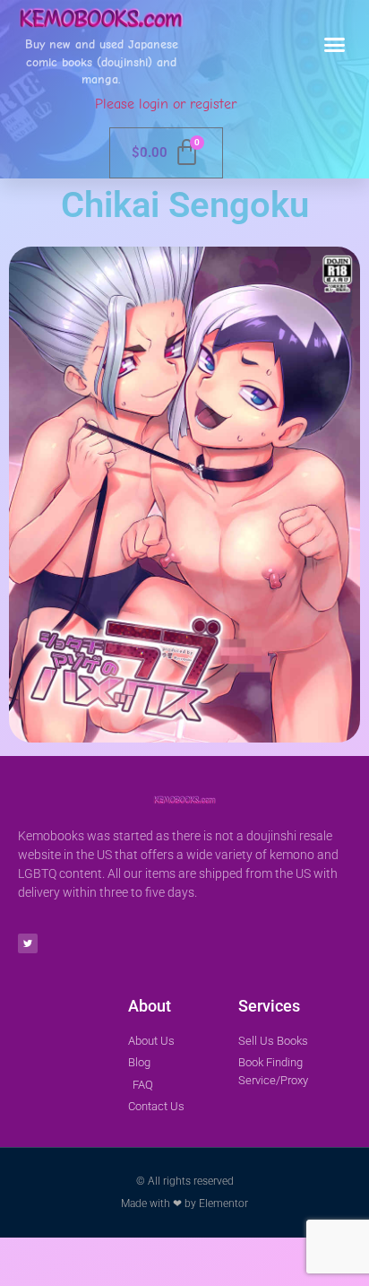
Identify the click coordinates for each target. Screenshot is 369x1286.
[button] (335, 45)
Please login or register (165, 104)
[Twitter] (28, 943)
